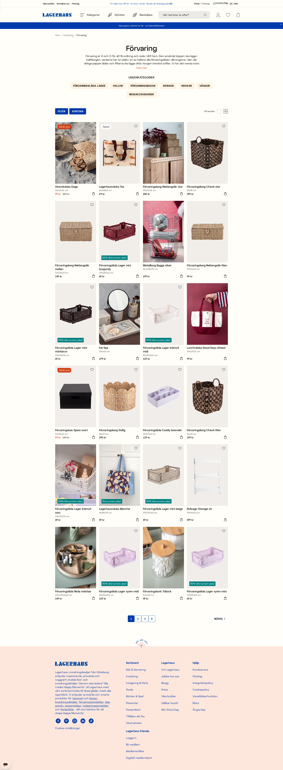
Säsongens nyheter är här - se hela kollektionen (141, 25)
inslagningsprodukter (96, 705)
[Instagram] (75, 721)
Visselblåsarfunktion (205, 696)
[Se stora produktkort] (219, 111)
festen (93, 698)
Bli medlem (133, 744)
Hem (57, 35)
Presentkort (133, 709)
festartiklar (67, 709)
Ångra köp (199, 709)
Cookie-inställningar (67, 728)
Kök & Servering (136, 669)
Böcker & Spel (135, 696)
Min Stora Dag (170, 709)
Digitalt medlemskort (139, 757)
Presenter (132, 703)
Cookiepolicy (201, 689)
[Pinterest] (66, 721)
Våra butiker (48, 4)
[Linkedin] (83, 721)
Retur (196, 703)
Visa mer (141, 67)
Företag (75, 4)
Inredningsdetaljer (66, 702)
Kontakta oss (63, 4)
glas (107, 702)
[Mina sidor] (218, 15)
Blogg (164, 683)
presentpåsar (73, 705)
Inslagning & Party (137, 683)
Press (164, 689)
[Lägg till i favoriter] (92, 126)
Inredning (68, 35)
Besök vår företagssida (160, 3)
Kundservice (200, 669)
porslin (59, 705)
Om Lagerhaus (170, 669)
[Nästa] (220, 619)
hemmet (77, 698)
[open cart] (238, 15)
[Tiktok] (91, 721)
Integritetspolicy (203, 683)
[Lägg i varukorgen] (93, 193)
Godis (129, 689)
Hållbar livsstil (169, 703)
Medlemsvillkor (135, 751)
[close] (281, 24)
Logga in (131, 737)
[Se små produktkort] (226, 111)
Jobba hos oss (170, 676)
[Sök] (205, 15)
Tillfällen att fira (135, 716)
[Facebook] (58, 721)
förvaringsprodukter (91, 702)
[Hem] (57, 15)
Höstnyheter (134, 723)
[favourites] (228, 15)
